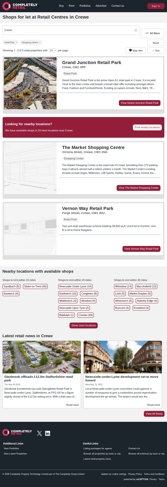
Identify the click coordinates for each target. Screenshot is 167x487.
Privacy (153, 479)
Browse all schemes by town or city (147, 453)
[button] (11, 42)
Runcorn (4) (122, 308)
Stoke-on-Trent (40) (35, 286)
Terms (162, 479)
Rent (71, 5)
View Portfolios (11, 448)
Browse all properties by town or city (102, 453)
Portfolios (85, 5)
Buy (61, 5)
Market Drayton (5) (140, 293)
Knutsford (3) (141, 308)
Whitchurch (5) (123, 300)
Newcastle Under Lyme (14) (75, 286)
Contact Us (134, 448)
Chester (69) (85, 315)
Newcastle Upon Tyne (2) (74, 308)
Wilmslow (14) (123, 286)
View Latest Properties (15, 453)
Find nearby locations (147, 127)
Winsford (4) (88, 300)
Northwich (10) (67, 293)
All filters (155, 33)
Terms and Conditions (154, 474)
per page (63, 50)
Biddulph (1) (66, 315)
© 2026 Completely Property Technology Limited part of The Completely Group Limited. (43, 474)
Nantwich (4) (11, 293)
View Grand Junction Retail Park (140, 103)
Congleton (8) (89, 293)
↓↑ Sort (155, 50)
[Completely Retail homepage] (17, 433)
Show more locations (83, 325)
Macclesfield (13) (146, 286)
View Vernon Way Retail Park (141, 248)
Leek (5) (120, 293)
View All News (154, 413)
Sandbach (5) (11, 286)
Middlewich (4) (67, 300)
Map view (138, 50)
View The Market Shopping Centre (139, 187)
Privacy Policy (135, 474)
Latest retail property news (97, 458)
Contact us (118, 5)
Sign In (156, 6)
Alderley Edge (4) (147, 300)
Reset (156, 43)
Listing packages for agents (98, 448)
